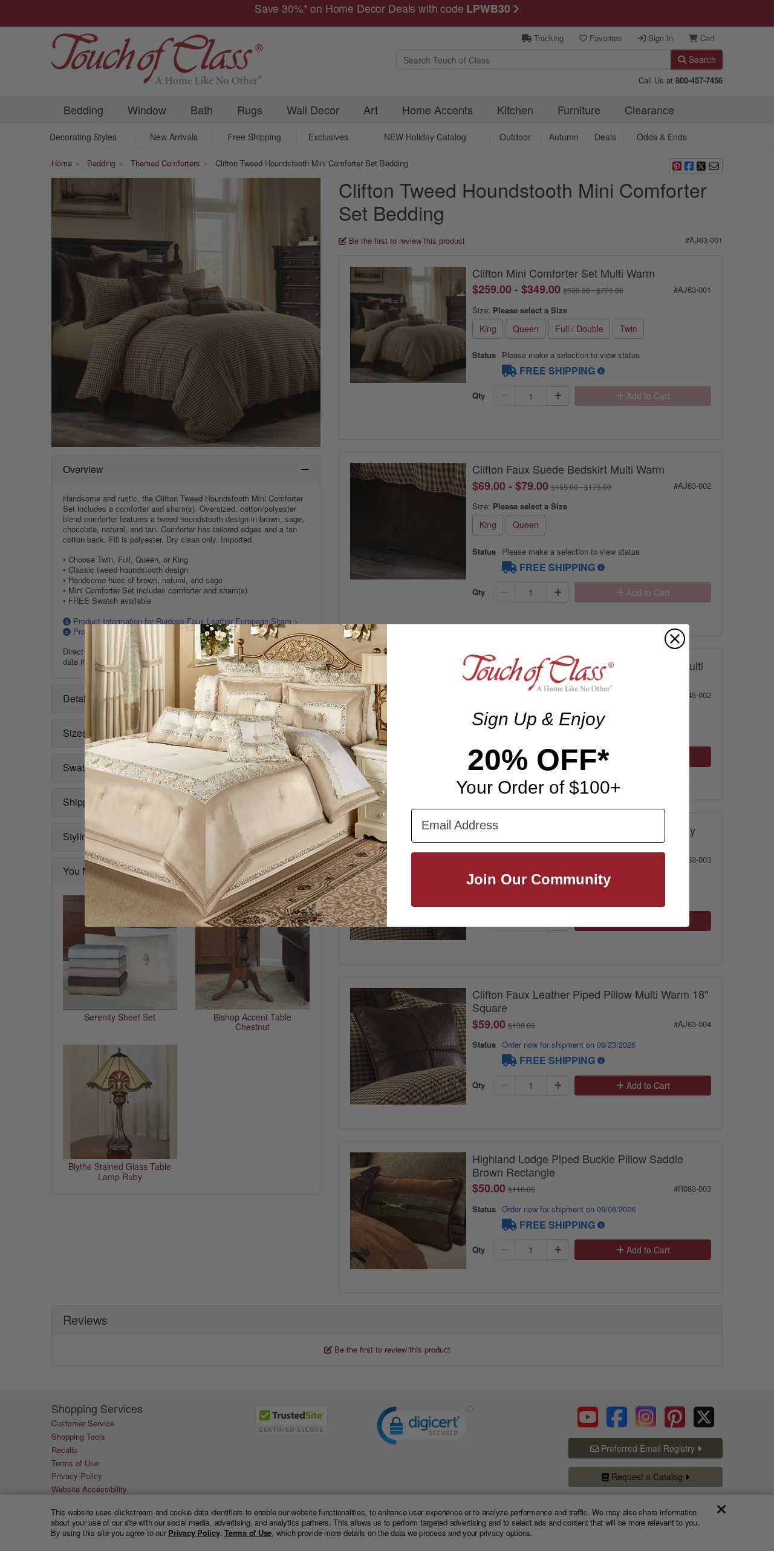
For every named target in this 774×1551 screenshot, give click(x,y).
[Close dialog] (675, 638)
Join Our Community (538, 879)
